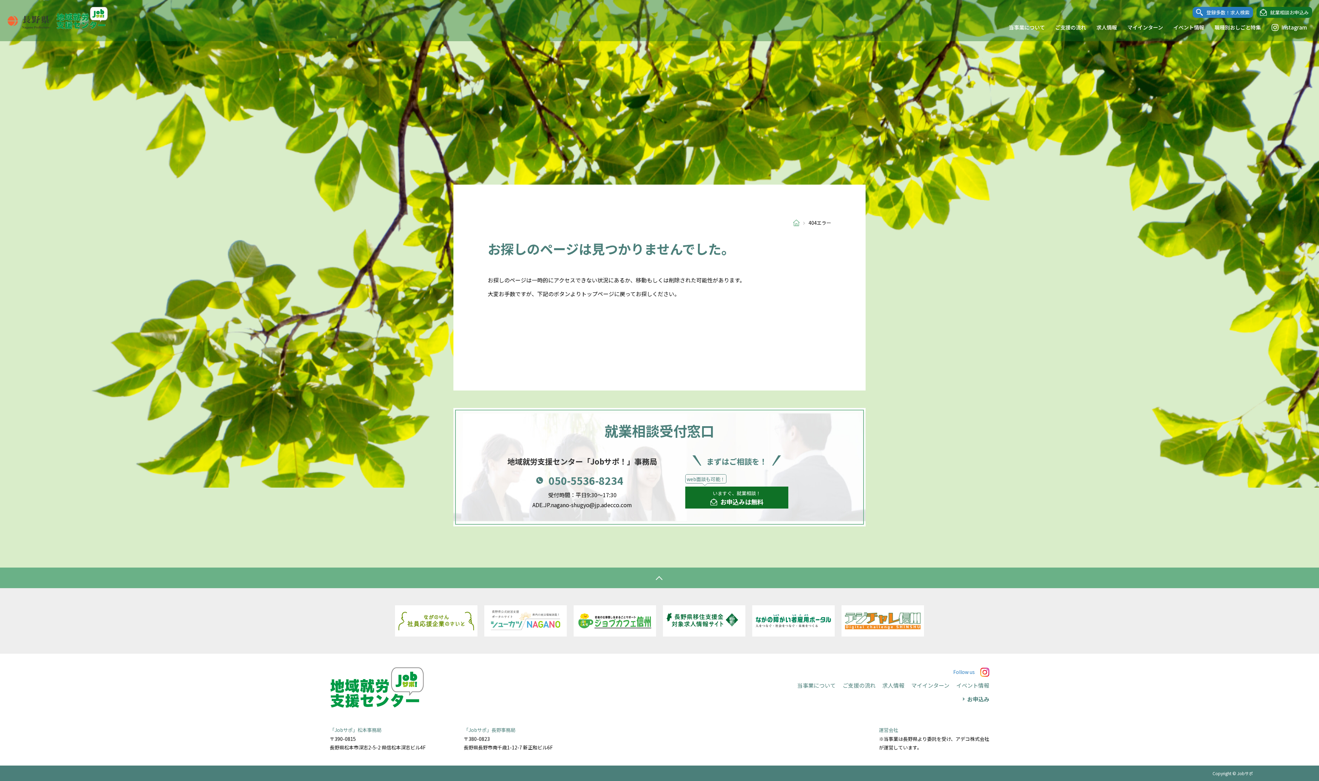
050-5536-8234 (586, 480)
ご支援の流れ (1070, 27)
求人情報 (1106, 27)
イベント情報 (1188, 27)
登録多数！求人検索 (1228, 12)
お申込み (978, 699)
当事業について (1027, 27)
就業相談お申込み (1289, 12)
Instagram (1294, 27)
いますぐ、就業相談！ (738, 498)
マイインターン (1145, 27)
